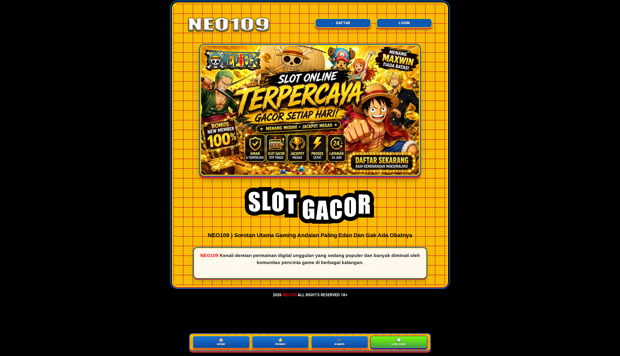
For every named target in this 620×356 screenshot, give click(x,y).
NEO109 (289, 295)
